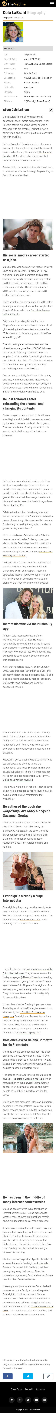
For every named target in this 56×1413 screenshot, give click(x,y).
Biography (7, 18)
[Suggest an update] (51, 109)
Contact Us (40, 1389)
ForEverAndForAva (30, 919)
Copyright (29, 1389)
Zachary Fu (17, 505)
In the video (43, 1263)
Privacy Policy (16, 1389)
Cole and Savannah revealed (18, 779)
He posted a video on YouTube (28, 1078)
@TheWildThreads (30, 977)
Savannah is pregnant (28, 1032)
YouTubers (18, 18)
